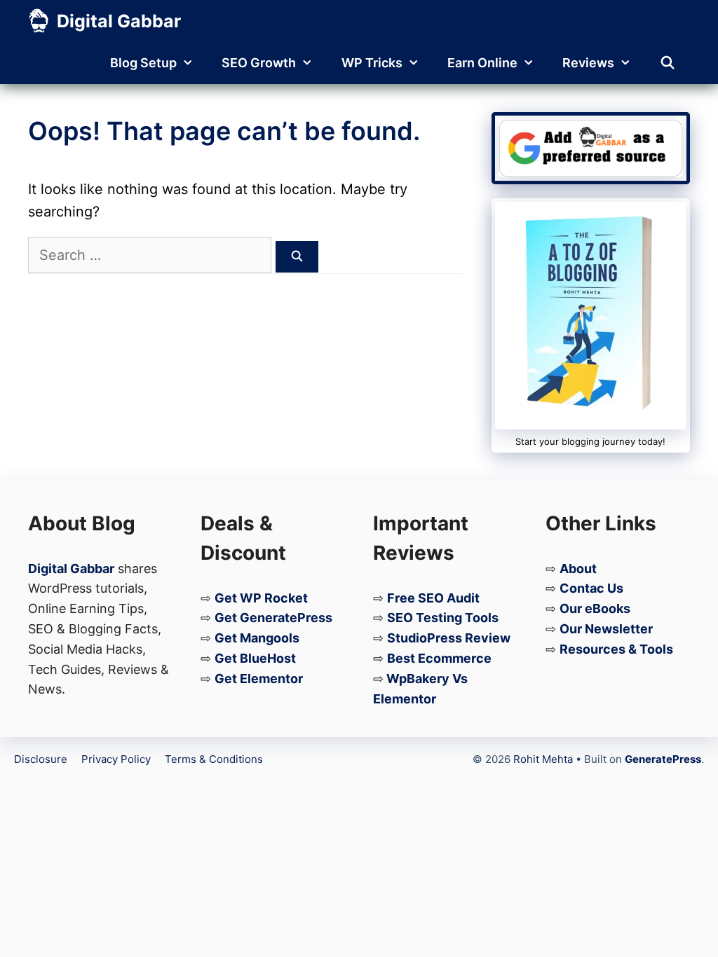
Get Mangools (257, 638)
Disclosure (40, 759)
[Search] (297, 257)
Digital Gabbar (119, 21)
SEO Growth (259, 62)
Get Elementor (259, 678)
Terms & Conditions (214, 759)
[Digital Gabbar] (39, 21)
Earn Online (482, 62)
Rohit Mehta (543, 759)
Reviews (588, 62)
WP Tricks (371, 62)
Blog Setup (143, 62)
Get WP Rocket (261, 598)
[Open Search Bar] (668, 63)
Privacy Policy (116, 759)
